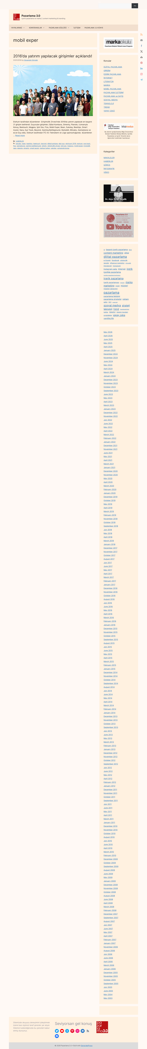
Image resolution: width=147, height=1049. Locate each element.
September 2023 (111, 391)
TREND (107, 107)
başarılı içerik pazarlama (117, 249)
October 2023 (110, 387)
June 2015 (108, 650)
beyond (43, 143)
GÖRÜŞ (107, 165)
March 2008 (109, 907)
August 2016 (109, 599)
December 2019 (110, 497)
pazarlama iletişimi (112, 296)
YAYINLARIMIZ (16, 28)
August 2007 (109, 921)
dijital (126, 253)
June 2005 (108, 991)
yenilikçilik (109, 318)
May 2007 (108, 932)
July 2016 (108, 603)
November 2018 (110, 519)
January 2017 (109, 585)
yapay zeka (119, 315)
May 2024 (108, 365)
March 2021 (109, 464)
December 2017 (110, 548)
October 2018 (109, 522)
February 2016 (110, 621)
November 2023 (111, 383)
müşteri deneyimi (111, 289)
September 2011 (111, 800)
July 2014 (108, 691)
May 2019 (108, 504)
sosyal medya (112, 305)
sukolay (53, 148)
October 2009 (110, 863)
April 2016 (108, 614)
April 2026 (108, 336)
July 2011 (108, 804)
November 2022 (111, 416)
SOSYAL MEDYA (111, 100)
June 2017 (108, 566)
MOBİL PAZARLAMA (112, 89)
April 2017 (108, 574)
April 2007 (108, 936)
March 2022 (109, 434)
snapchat (115, 302)
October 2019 (109, 500)
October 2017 (109, 555)
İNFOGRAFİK (109, 169)
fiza (14, 146)
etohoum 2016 (71, 143)
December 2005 (111, 972)
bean (24, 143)
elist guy (62, 143)
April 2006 (108, 962)
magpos (70, 146)
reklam (125, 299)
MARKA (107, 85)
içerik (130, 268)
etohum (80, 143)
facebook (115, 260)
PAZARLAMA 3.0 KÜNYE (94, 28)
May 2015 (108, 654)
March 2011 (109, 819)
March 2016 (109, 617)
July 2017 (108, 563)
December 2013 (110, 716)
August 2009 (109, 870)
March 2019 (109, 511)
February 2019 (110, 515)
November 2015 (110, 632)
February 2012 (110, 782)
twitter (106, 312)
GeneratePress (86, 1046)
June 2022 (108, 424)
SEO (109, 302)
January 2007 (110, 943)
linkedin (122, 282)
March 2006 (109, 965)
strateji (126, 305)
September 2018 (111, 526)
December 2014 (110, 672)
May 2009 (108, 877)
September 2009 (111, 866)
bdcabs (18, 143)
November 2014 (111, 676)
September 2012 (111, 764)
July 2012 (108, 768)
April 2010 (108, 848)
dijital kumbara (52, 143)
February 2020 (110, 489)
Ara (99, 2)
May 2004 (108, 994)
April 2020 (108, 482)
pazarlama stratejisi (112, 299)
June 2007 (108, 929)
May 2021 (108, 456)
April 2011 (108, 815)
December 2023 (111, 380)
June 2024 (108, 361)
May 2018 (108, 533)
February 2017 (110, 581)
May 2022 (108, 427)
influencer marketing (117, 263)
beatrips (29, 143)
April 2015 (108, 658)
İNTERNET (108, 78)
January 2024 (110, 376)
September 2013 (111, 727)
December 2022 (111, 413)
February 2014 (110, 709)
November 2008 (111, 888)
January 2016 (109, 625)
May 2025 (108, 343)
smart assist (34, 148)
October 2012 (109, 760)
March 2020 (109, 486)
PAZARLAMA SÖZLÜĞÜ (58, 28)
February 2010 (110, 855)
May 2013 (108, 738)
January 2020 (110, 493)
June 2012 (108, 771)
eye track (87, 143)
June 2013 (108, 735)
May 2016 (108, 610)
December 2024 (111, 354)
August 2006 (109, 951)
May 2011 (108, 811)
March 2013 (109, 742)
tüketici (112, 312)
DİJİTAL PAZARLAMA (113, 67)
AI (104, 250)
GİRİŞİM (107, 71)
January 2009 (110, 881)
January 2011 (109, 822)
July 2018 (108, 530)
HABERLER (20, 141)
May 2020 (108, 478)
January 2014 (109, 713)
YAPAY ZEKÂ (109, 111)
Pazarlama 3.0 (31, 15)
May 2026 (108, 332)
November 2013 (111, 720)
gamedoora (21, 146)
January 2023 (110, 409)
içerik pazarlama (113, 278)
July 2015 (108, 647)
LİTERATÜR (109, 82)
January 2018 (109, 544)
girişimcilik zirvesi (53, 146)
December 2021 (110, 445)
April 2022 (108, 431)
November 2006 (111, 947)
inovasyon (108, 266)
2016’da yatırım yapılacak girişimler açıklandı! (52, 56)
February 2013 (110, 746)
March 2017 (109, 577)
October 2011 (109, 797)
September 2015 (111, 639)
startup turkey (45, 148)
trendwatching (124, 309)
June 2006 (108, 958)
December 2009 (111, 859)
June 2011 (108, 808)
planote (20, 148)
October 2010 (109, 833)
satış (105, 302)
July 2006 (108, 954)
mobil (117, 286)
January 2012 (109, 786)
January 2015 (109, 669)
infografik (128, 263)
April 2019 (108, 508)
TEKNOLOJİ (109, 103)
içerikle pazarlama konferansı (112, 275)
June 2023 (108, 394)
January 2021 (109, 467)
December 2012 (110, 753)
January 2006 (110, 969)
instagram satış (110, 269)
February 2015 (110, 665)
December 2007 (111, 914)
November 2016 (111, 592)
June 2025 (108, 339)
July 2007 (108, 925)
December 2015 (110, 628)
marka (129, 282)
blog (130, 250)
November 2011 (110, 793)
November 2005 (111, 976)
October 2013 (109, 724)
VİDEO (106, 172)
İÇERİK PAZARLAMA (112, 74)
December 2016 (110, 588)
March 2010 (109, 852)
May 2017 (108, 570)
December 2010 (110, 826)
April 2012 (108, 779)
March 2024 (109, 372)
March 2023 (109, 405)
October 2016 (109, 596)
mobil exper (78, 146)
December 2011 (110, 789)
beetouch (36, 143)
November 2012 (110, 757)
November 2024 (111, 358)
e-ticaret (107, 260)
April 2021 (108, 460)
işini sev (64, 146)
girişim (44, 146)
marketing (109, 285)
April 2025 (108, 347)
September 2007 (111, 918)
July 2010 (108, 841)
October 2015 (109, 636)
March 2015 (109, 661)
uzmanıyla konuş (63, 148)
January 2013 (109, 749)
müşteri (124, 286)
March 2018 (109, 541)
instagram (117, 266)
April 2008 (108, 903)
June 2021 (108, 453)
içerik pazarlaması (111, 282)
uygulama (108, 315)
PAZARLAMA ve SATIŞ (113, 96)
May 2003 (108, 998)
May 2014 (108, 698)
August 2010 (109, 837)
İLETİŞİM (77, 28)
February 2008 (110, 910)
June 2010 (108, 844)
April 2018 (108, 537)
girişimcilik (123, 260)
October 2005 (110, 980)
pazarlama (111, 292)
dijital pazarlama (115, 256)
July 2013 (108, 731)
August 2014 (109, 687)
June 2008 (108, 899)
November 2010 (111, 830)
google (106, 263)
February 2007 (110, 940)
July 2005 (108, 987)
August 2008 (109, 896)
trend (116, 309)
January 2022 (109, 442)
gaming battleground (33, 146)
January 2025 (109, 350)
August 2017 (109, 559)
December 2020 (111, 471)
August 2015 (109, 643)
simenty (26, 148)
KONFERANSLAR (35, 28)
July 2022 (108, 420)
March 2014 (109, 705)
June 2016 (108, 607)
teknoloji (108, 309)
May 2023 (108, 398)
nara (14, 148)
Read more (20, 135)
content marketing (113, 252)
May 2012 (108, 775)
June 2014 (108, 694)
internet (122, 269)
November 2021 (110, 449)
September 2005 (111, 983)
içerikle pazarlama (112, 272)
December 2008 (111, 885)
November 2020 (111, 475)
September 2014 (111, 683)
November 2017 (110, 552)
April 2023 (108, 402)
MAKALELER (109, 158)
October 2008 (110, 892)
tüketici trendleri (122, 312)
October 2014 (109, 680)
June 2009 (108, 874)
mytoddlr (87, 146)
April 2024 (108, 369)
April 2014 (108, 702)
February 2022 (110, 438)
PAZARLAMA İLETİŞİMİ (113, 92)
